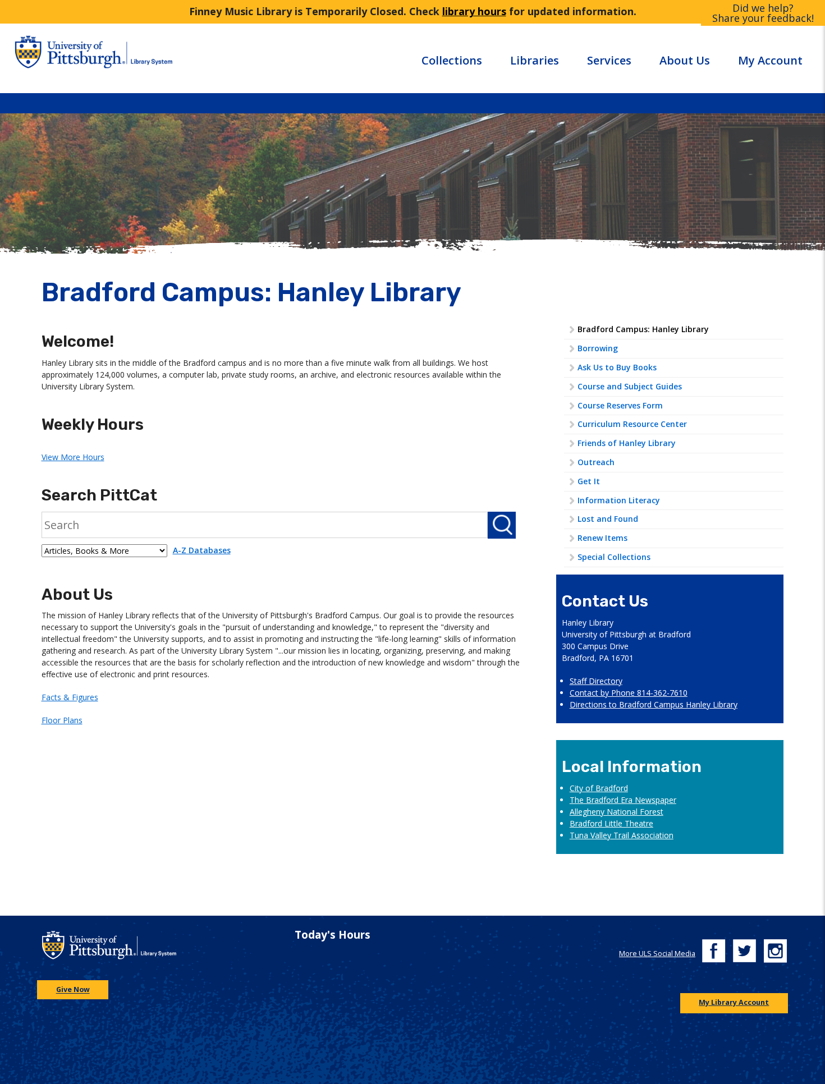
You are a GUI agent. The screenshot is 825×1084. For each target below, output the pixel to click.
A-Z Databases (202, 550)
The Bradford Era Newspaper (623, 799)
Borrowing (598, 348)
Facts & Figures (70, 697)
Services (609, 60)
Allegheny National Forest (616, 811)
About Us (684, 60)
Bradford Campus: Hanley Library (643, 329)
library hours (474, 11)
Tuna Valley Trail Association (621, 835)
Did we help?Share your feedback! (763, 13)
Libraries (534, 60)
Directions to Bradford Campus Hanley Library (653, 704)
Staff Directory (596, 681)
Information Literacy (619, 500)
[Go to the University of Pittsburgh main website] (68, 58)
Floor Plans (62, 720)
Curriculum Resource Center (632, 424)
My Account (770, 60)
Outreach (596, 462)
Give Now (73, 990)
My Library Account (734, 1002)
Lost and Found (608, 518)
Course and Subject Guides (630, 386)
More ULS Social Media (657, 953)
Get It (589, 481)
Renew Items (602, 537)
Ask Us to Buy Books (617, 367)
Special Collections (614, 557)
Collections (451, 60)
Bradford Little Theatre (611, 823)
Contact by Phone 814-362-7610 (629, 692)
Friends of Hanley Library (627, 443)
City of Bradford (599, 788)
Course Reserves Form (620, 405)
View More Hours (73, 457)
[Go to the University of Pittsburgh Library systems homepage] (181, 58)
